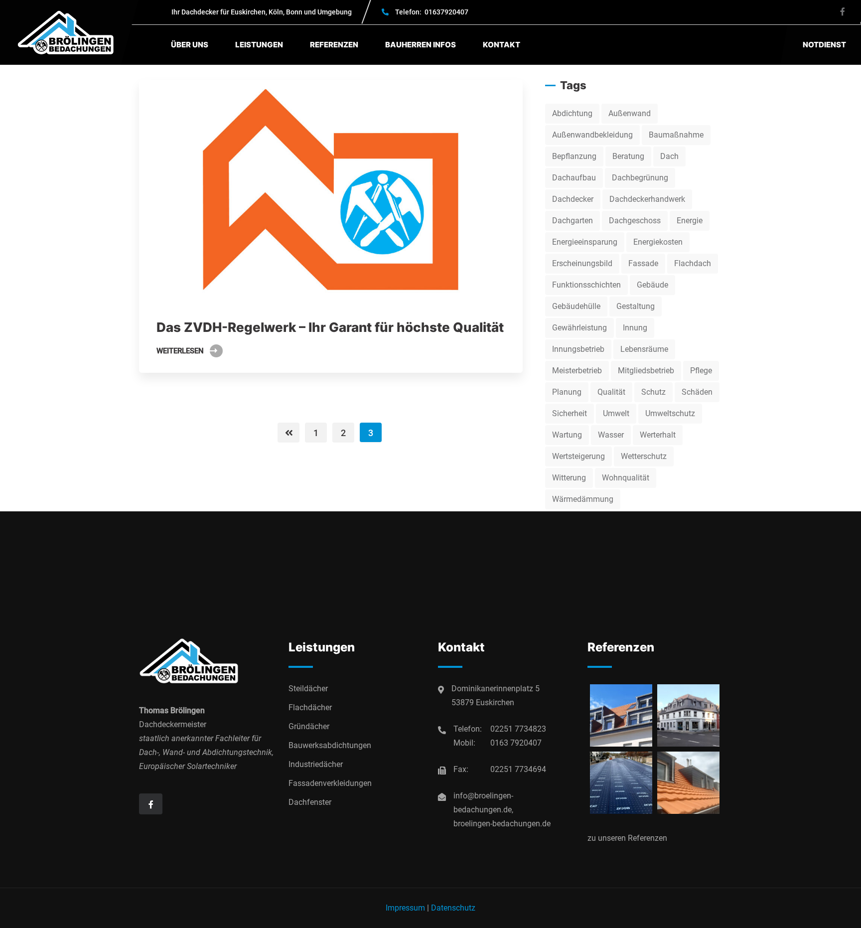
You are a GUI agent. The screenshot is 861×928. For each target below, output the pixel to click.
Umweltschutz (670, 413)
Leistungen (259, 44)
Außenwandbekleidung (592, 135)
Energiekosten (658, 242)
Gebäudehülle (576, 306)
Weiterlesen (180, 350)
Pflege (701, 370)
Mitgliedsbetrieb (646, 370)
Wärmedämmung (582, 499)
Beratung (628, 156)
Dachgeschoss (635, 220)
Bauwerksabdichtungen (329, 745)
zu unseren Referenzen (627, 838)
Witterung (569, 477)
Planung (566, 392)
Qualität (611, 392)
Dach (669, 156)
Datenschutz (453, 908)
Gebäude (652, 285)
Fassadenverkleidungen (330, 783)
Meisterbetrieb (577, 370)
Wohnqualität (625, 477)
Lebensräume (644, 349)
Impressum (405, 908)
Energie (690, 220)
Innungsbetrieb (578, 349)
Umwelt (616, 413)
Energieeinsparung (584, 242)
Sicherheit (569, 413)
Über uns (189, 44)
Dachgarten (572, 220)
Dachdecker (572, 199)
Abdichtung (572, 113)
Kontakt (501, 44)
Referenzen (334, 44)
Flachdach (692, 263)
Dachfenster (309, 802)
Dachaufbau (574, 177)
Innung (635, 327)
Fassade (643, 263)
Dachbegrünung (640, 177)
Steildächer (308, 688)
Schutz (653, 392)
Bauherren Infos (420, 44)
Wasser (611, 435)
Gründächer (308, 726)
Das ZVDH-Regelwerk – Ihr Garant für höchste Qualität (330, 327)
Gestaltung (635, 306)
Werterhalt (658, 435)
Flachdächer (310, 707)
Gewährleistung (579, 327)
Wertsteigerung (578, 456)
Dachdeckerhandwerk (647, 199)
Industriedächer (315, 764)
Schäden (697, 392)
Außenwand (629, 113)
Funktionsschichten (586, 285)
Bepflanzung (574, 156)
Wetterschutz (644, 456)
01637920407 (431, 12)
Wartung (567, 435)
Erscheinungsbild (582, 263)
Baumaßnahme (676, 135)
